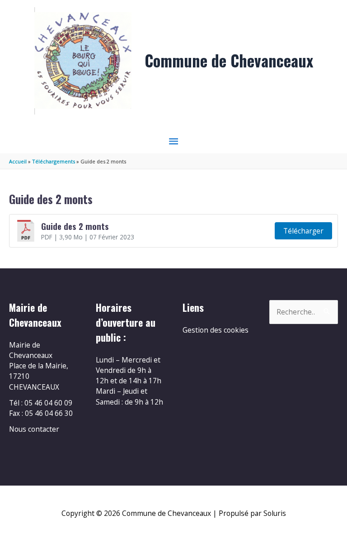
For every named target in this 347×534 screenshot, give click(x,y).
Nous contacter (34, 429)
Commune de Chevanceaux (229, 60)
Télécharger (303, 231)
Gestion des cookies (216, 330)
